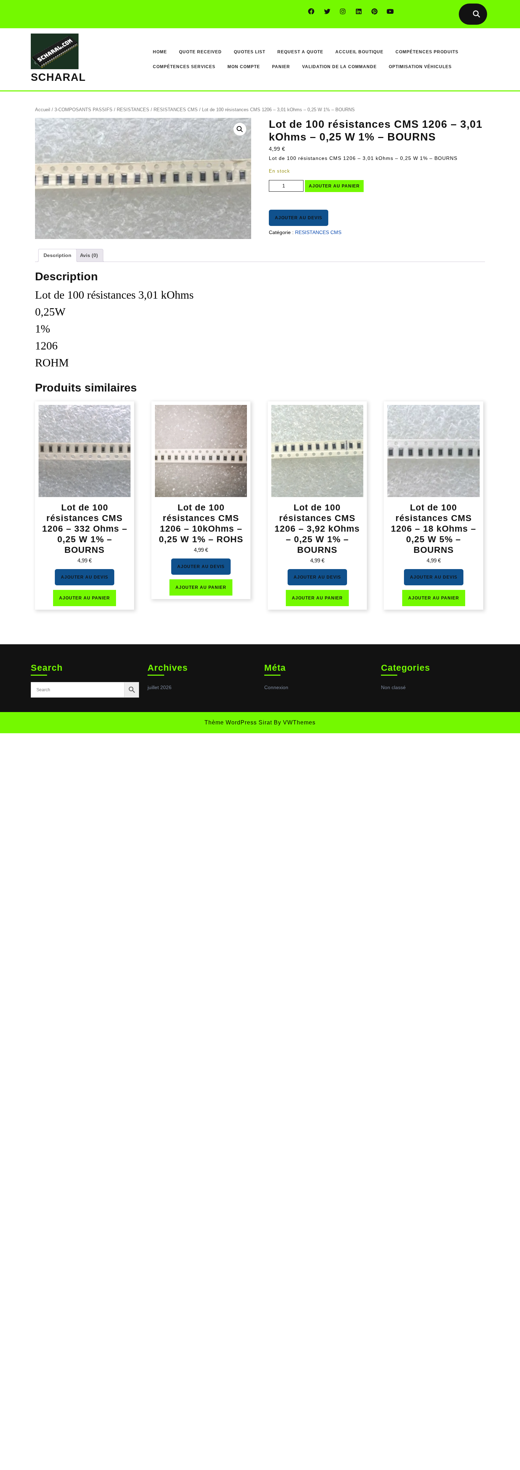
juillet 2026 (160, 687)
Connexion (276, 687)
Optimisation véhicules (420, 66)
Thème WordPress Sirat (238, 722)
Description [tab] (57, 255)
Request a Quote (300, 51)
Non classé (393, 687)
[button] (239, 129)
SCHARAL (58, 77)
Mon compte (243, 66)
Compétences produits (426, 51)
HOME (160, 51)
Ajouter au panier (334, 186)
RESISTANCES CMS (176, 109)
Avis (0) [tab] (89, 255)
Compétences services (184, 66)
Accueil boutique (359, 51)
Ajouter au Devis (298, 217)
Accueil (42, 109)
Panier (281, 66)
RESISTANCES (133, 109)
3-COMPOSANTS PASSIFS (83, 109)
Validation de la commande (339, 66)
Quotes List (249, 51)
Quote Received (200, 51)
